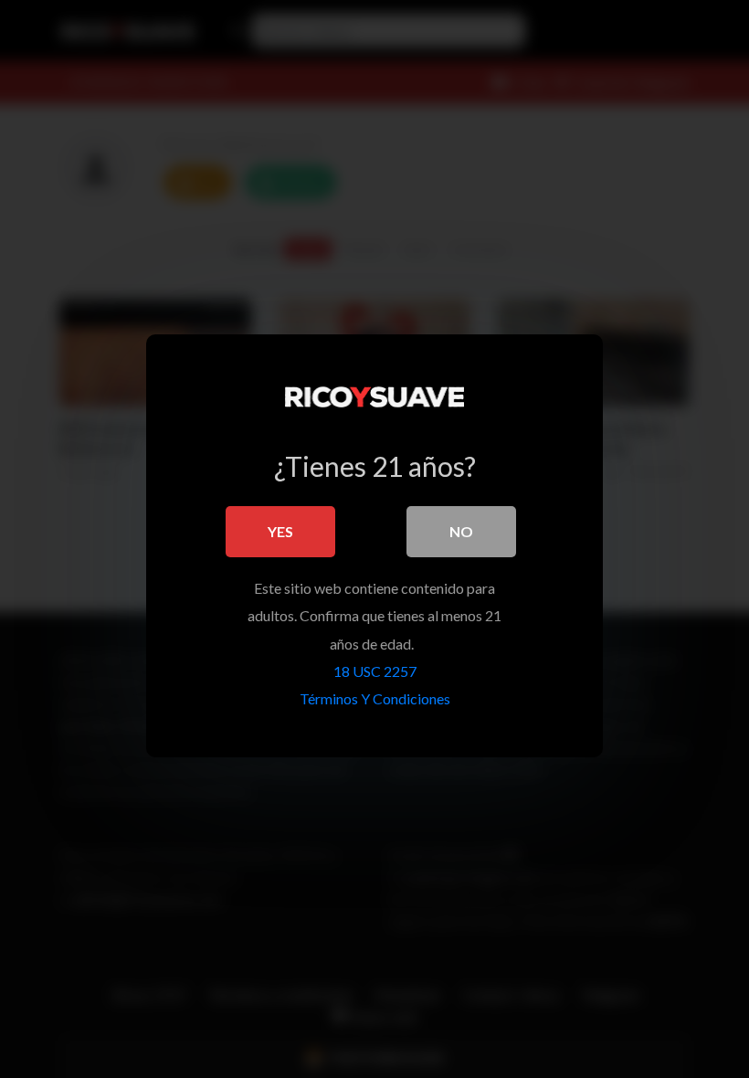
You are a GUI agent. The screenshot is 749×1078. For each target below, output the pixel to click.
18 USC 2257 (375, 671)
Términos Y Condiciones (375, 698)
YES (280, 531)
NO (461, 531)
